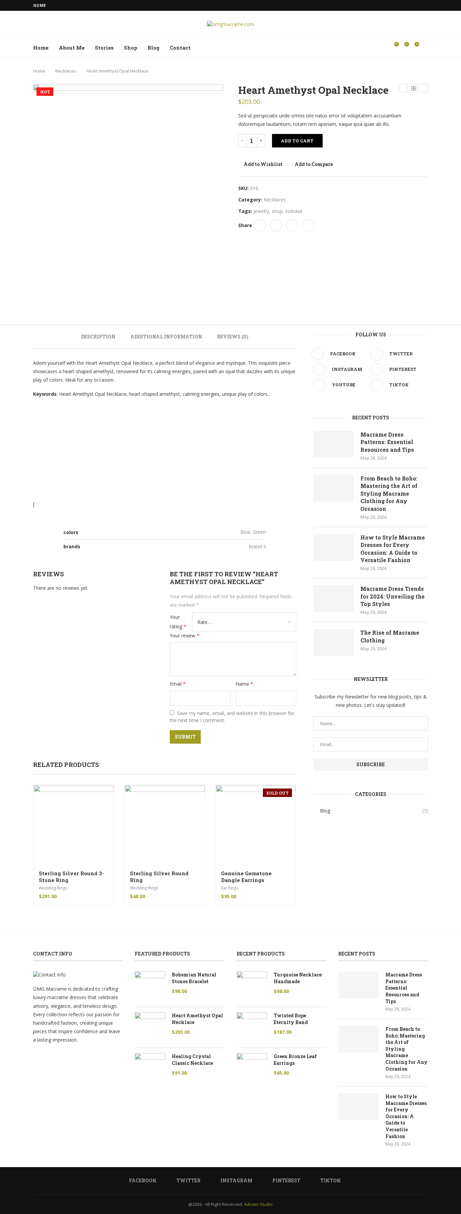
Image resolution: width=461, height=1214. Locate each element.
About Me (72, 47)
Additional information (166, 336)
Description (98, 336)
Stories (104, 47)
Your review (184, 635)
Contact (180, 47)
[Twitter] (403, 5)
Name (244, 684)
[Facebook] (395, 5)
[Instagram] (410, 5)
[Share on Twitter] (276, 225)
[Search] (424, 47)
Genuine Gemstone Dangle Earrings (246, 876)
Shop (130, 47)
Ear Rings (229, 888)
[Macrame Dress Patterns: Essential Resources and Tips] (333, 444)
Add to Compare (314, 164)
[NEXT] (216, 294)
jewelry (261, 211)
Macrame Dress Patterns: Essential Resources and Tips (387, 442)
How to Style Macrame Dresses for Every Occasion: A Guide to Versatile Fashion (392, 548)
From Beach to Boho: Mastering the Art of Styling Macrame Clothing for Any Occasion (388, 493)
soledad (293, 211)
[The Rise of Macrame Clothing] (333, 642)
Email (178, 684)
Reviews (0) (232, 336)
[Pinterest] (418, 5)
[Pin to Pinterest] (292, 225)
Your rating (178, 622)
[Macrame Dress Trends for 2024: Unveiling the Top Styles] (333, 598)
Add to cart (297, 141)
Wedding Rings (53, 888)
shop (277, 211)
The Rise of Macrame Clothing (389, 636)
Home (39, 5)
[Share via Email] (308, 225)
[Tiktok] (426, 5)
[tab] (98, 336)
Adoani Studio (258, 1204)
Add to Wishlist (263, 164)
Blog (153, 47)
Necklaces (65, 71)
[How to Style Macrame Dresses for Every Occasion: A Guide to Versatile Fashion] (333, 547)
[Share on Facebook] (260, 225)
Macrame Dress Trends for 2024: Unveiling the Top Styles (392, 596)
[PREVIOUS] (40, 294)
